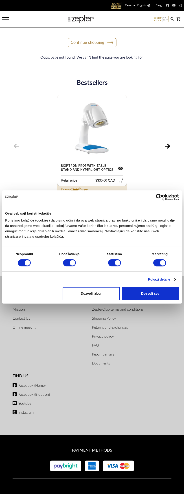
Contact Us (21, 318)
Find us (20, 376)
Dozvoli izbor (91, 293)
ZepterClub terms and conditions (117, 309)
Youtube (24, 403)
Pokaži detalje (159, 279)
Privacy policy (103, 336)
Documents (101, 363)
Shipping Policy (104, 318)
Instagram (26, 412)
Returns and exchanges (110, 327)
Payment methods (92, 450)
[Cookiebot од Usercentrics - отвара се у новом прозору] (159, 197)
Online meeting (24, 327)
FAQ (95, 345)
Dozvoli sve (150, 293)
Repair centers (103, 354)
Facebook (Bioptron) (34, 394)
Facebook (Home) (32, 385)
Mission (19, 309)
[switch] (69, 262)
